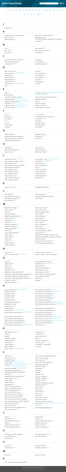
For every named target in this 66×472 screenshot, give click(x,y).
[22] (22, 365)
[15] (44, 94)
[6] (22, 72)
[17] (12, 365)
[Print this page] (63, 4)
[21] (20, 365)
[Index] (60, 4)
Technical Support (41, 469)
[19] (16, 365)
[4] (19, 72)
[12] (38, 94)
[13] (40, 94)
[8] (26, 105)
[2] (45, 48)
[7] (23, 72)
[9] (60, 92)
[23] (24, 365)
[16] (46, 94)
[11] (36, 94)
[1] (5, 20)
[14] (42, 94)
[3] (17, 72)
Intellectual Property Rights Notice (28, 469)
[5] (20, 72)
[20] (18, 365)
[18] (14, 365)
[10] (62, 92)
